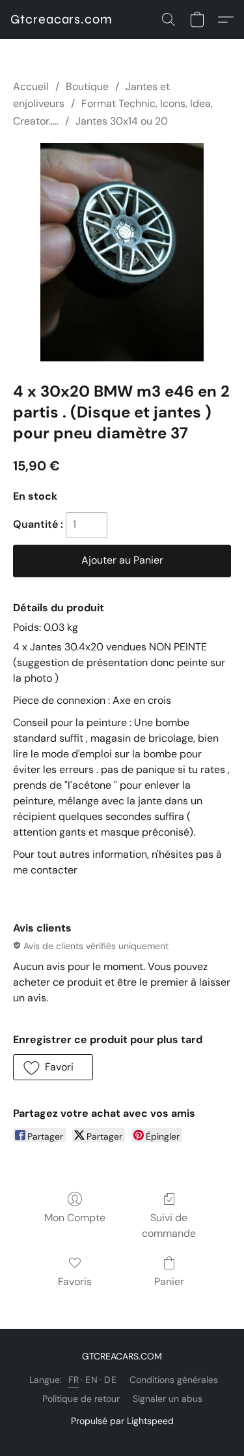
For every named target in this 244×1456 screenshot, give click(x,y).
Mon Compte (74, 1217)
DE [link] (110, 1380)
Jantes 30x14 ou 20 (121, 121)
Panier (169, 1281)
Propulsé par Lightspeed (122, 1421)
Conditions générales (173, 1380)
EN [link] (91, 1380)
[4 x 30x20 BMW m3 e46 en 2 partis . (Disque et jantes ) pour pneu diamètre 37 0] (122, 252)
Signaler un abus (167, 1398)
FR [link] (73, 1380)
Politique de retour (81, 1398)
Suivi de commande (169, 1225)
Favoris (75, 1281)
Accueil (31, 86)
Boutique (87, 86)
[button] (61, 19)
